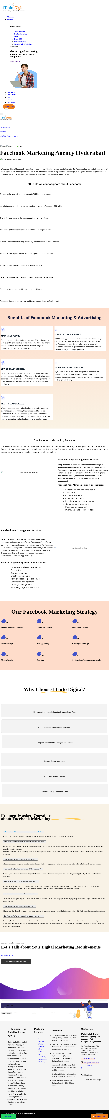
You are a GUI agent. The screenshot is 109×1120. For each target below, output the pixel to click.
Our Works (11, 92)
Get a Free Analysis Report (16, 961)
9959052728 (5, 131)
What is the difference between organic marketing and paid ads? (24, 841)
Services (10, 19)
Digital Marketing (20, 34)
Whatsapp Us (9, 1116)
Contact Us (11, 102)
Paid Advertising (20, 41)
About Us (10, 17)
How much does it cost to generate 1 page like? (18, 906)
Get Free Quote (9, 107)
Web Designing (19, 31)
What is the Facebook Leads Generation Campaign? (20, 881)
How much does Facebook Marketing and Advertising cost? (22, 869)
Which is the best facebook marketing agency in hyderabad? (22, 832)
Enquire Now (86, 1066)
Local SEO (18, 39)
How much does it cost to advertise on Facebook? (19, 859)
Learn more (14, 61)
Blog (8, 97)
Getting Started (5, 127)
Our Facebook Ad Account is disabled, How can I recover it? (22, 916)
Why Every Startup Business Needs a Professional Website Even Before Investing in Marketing (64, 1046)
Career (9, 100)
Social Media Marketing (23, 44)
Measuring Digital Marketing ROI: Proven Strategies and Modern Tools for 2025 (64, 1067)
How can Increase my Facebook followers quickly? (19, 894)
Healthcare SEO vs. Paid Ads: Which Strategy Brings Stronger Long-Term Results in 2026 (64, 1037)
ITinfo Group (10, 1113)
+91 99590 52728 (7, 955)
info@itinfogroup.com (9, 136)
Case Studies (11, 95)
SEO (16, 36)
